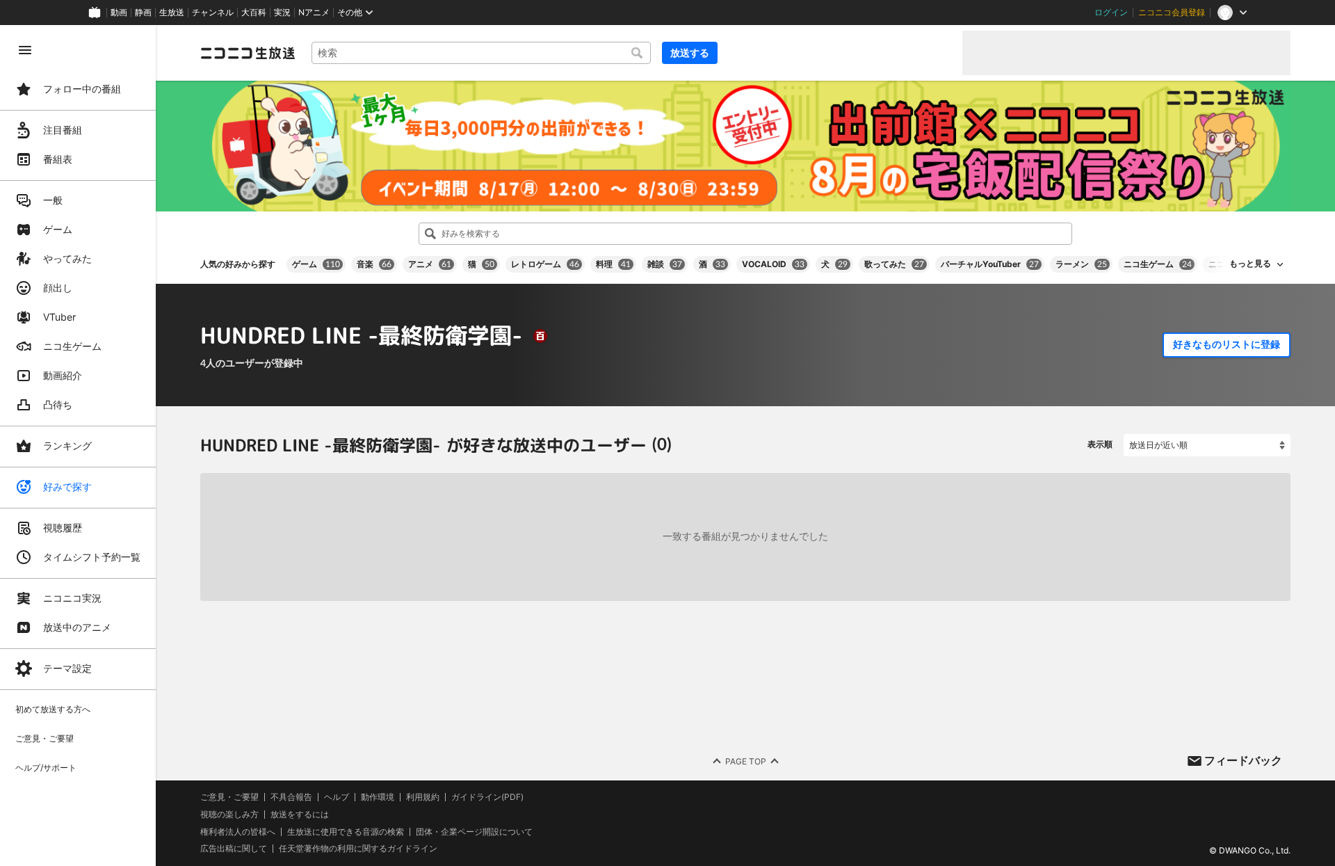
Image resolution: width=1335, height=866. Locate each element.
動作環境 (377, 797)
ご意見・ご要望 (229, 797)
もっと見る (1250, 263)
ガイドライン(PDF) (487, 797)
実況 (282, 12)
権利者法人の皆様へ (237, 831)
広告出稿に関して (233, 848)
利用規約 (422, 797)
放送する (689, 52)
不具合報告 (291, 797)
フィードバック (1243, 760)
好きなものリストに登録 (1226, 344)
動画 (119, 12)
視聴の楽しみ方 (229, 814)
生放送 (171, 12)
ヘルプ (336, 797)
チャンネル (213, 12)
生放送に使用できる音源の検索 (345, 831)
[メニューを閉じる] (25, 50)
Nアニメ (314, 12)
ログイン (1111, 12)
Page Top (745, 760)
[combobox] (481, 53)
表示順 (1099, 444)
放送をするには (299, 814)
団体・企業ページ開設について (474, 831)
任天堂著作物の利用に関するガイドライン (358, 848)
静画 (143, 12)
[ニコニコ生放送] (247, 53)
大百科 (253, 12)
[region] (78, 445)
